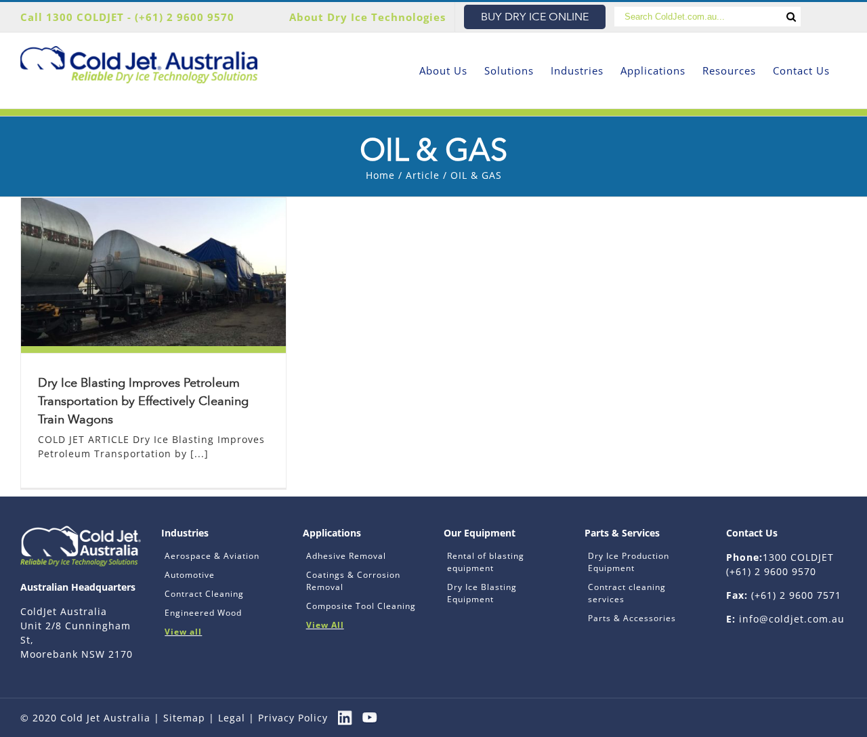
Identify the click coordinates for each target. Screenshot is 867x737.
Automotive (190, 575)
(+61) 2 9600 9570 (184, 17)
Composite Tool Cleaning (361, 606)
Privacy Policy (293, 717)
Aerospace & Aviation (212, 556)
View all (183, 631)
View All (325, 625)
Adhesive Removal (346, 556)
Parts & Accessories (632, 618)
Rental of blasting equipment (485, 562)
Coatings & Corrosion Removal (353, 581)
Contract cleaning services (627, 593)
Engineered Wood (203, 612)
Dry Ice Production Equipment (628, 562)
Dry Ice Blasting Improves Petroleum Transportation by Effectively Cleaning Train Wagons (143, 401)
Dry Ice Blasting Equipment (482, 593)
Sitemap (184, 717)
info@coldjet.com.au (792, 618)
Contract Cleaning (204, 593)
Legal (231, 717)
